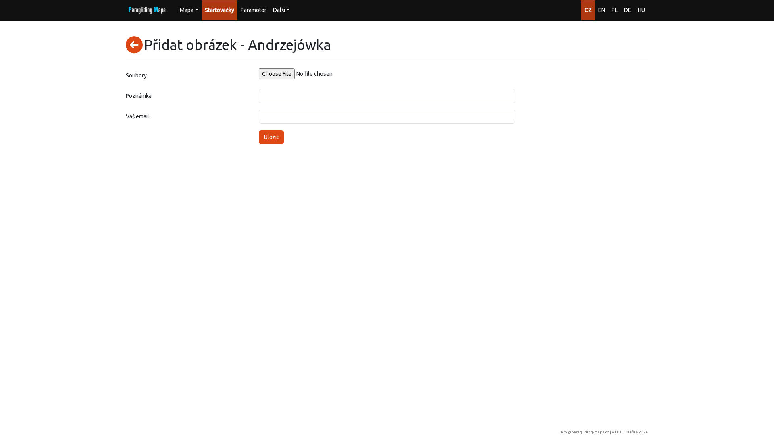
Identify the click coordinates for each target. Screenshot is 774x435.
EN (601, 10)
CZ (588, 10)
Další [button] (279, 10)
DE (627, 10)
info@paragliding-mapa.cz (584, 432)
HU (641, 10)
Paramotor (253, 10)
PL (615, 10)
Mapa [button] (187, 10)
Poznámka (139, 96)
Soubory (136, 75)
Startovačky (219, 10)
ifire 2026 (639, 432)
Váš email (137, 116)
